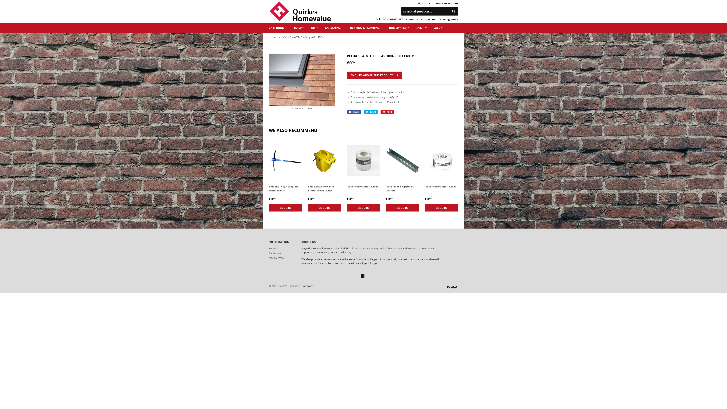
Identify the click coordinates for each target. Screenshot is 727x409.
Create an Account (446, 3)
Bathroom (277, 28)
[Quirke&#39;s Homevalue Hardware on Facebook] (363, 276)
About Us (412, 19)
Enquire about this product (372, 75)
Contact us (428, 19)
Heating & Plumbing (365, 28)
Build (298, 28)
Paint (420, 28)
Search (273, 248)
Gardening (333, 28)
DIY (313, 28)
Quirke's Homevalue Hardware (295, 286)
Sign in (421, 3)
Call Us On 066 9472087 (389, 19)
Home (272, 37)
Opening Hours (448, 19)
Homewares (398, 28)
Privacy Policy (276, 257)
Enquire (285, 208)
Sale (437, 28)
